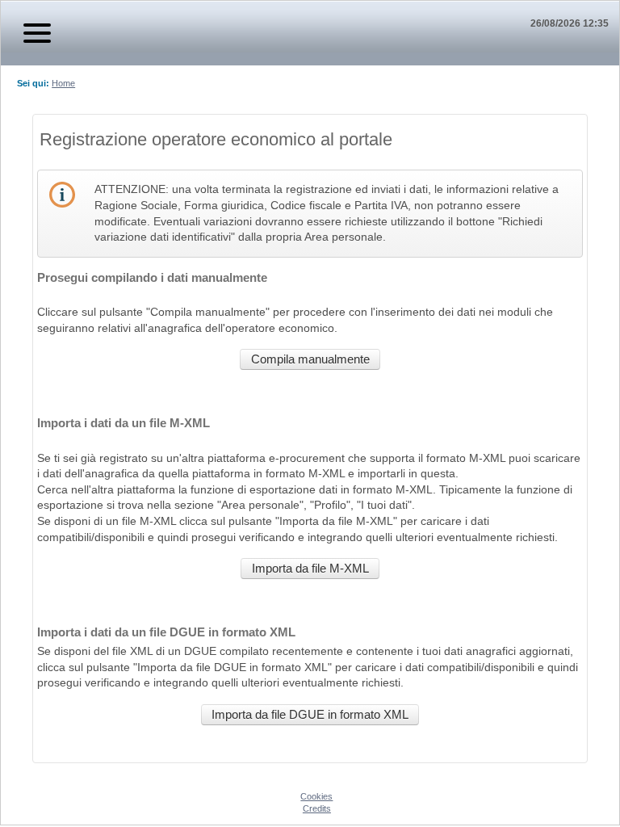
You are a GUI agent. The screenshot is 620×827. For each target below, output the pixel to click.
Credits (317, 808)
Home (63, 83)
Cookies (316, 796)
